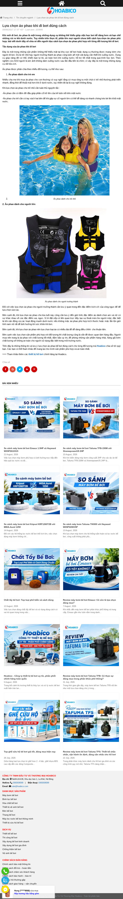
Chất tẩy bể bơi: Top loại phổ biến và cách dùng (29, 600)
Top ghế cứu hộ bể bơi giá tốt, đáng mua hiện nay (30, 751)
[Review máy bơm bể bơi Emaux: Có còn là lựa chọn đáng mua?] (91, 569)
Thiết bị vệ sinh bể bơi (12, 807)
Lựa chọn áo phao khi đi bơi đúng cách (55, 17)
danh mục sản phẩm (14, 791)
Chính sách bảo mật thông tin (16, 864)
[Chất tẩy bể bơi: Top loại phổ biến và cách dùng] (32, 569)
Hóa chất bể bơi (10, 803)
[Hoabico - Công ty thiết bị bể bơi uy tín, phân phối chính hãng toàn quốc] (32, 645)
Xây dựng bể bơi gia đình (14, 845)
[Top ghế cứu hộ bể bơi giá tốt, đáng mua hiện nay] (32, 721)
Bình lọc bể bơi (9, 799)
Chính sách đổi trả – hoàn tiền (16, 868)
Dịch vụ (6, 829)
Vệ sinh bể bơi (9, 853)
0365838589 (18, 783)
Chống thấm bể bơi (11, 849)
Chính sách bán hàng (14, 860)
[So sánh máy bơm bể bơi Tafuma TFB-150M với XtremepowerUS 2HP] (91, 417)
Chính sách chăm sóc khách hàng (18, 872)
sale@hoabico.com (20, 786)
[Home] (61, 10)
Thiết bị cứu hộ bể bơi (12, 822)
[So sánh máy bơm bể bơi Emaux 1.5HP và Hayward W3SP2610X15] (32, 417)
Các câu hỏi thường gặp (13, 880)
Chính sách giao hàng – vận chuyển (19, 883)
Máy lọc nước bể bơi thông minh (17, 819)
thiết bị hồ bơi (35, 354)
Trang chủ (7, 17)
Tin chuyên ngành (24, 17)
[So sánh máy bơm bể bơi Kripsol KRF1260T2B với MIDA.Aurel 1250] (32, 493)
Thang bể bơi (8, 815)
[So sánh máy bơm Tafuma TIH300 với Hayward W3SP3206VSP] (91, 493)
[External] (5, 871)
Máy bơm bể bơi (10, 795)
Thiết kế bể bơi (9, 833)
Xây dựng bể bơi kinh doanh (15, 841)
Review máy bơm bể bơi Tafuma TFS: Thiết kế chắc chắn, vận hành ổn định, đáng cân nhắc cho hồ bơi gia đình (89, 754)
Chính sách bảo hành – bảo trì (16, 876)
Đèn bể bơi (7, 811)
